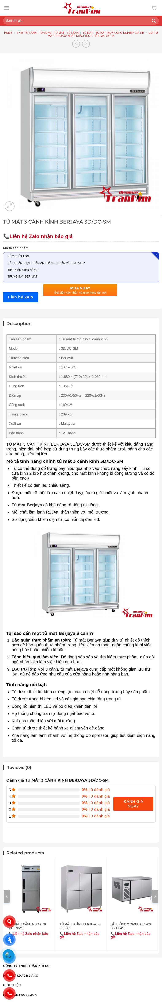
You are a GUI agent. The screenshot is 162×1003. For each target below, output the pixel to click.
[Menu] (6, 7)
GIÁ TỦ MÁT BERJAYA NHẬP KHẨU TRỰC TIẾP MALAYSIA (103, 34)
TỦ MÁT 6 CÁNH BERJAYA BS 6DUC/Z (80, 926)
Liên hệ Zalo (20, 297)
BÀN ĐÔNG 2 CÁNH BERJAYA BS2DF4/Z (131, 926)
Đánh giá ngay (133, 803)
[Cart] (155, 8)
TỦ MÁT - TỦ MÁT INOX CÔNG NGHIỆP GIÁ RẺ (113, 32)
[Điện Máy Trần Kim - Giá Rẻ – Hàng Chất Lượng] (82, 8)
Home (8, 32)
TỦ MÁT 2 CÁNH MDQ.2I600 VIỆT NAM (27, 926)
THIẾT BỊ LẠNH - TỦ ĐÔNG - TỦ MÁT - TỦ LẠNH (47, 32)
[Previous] (7, 896)
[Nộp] (154, 21)
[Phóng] (10, 206)
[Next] (155, 896)
